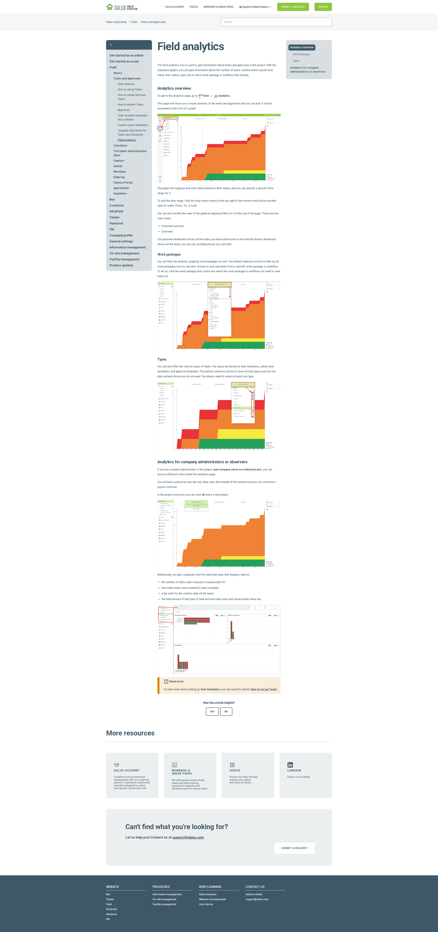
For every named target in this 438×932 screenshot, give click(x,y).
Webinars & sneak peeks (219, 6)
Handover (116, 223)
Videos (194, 6)
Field (134, 22)
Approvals (124, 110)
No (226, 711)
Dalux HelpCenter (116, 22)
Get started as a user (124, 61)
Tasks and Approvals (153, 22)
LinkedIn (294, 770)
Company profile (121, 235)
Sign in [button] (323, 6)
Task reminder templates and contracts (132, 117)
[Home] (122, 7)
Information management (128, 247)
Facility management (124, 259)
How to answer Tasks (131, 104)
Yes (212, 711)
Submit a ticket (254, 894)
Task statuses (126, 84)
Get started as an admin (126, 55)
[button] (129, 45)
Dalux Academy (174, 6)
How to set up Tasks (130, 89)
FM (112, 229)
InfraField (116, 211)
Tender (115, 217)
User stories (206, 904)
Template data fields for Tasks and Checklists (132, 132)
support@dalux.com (188, 837)
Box (112, 199)
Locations (117, 205)
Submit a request (293, 6)
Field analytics (127, 140)
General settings (121, 241)
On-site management (124, 253)
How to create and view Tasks (132, 97)
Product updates (121, 265)
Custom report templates (133, 125)
